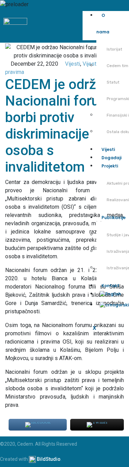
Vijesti (108, 149)
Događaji (111, 158)
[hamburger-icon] (121, 19)
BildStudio (49, 459)
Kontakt (110, 286)
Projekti (109, 166)
